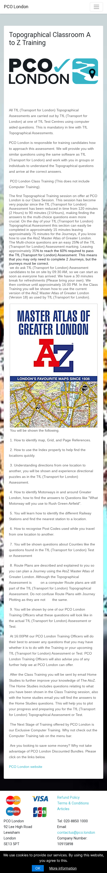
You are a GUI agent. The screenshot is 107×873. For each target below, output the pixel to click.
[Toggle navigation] (96, 6)
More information (63, 868)
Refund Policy (68, 797)
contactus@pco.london (76, 833)
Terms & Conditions (73, 803)
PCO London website (25, 767)
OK (37, 868)
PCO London (16, 6)
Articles (63, 809)
